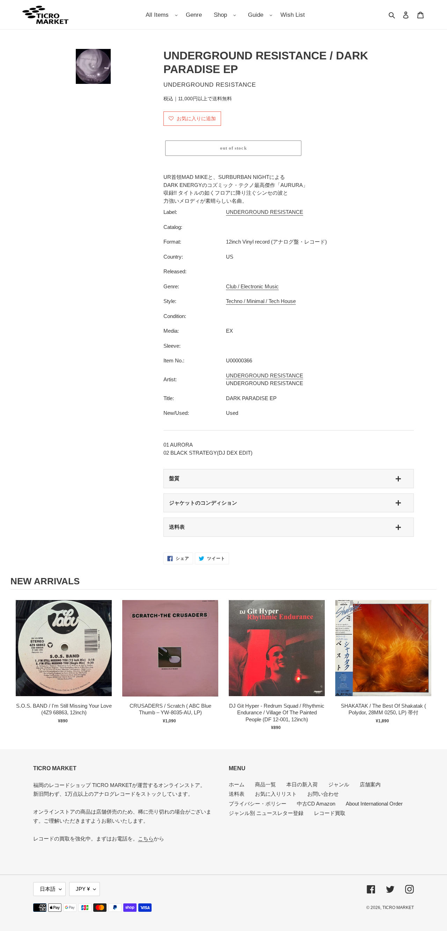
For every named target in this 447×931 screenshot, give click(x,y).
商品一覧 (265, 784)
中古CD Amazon (316, 804)
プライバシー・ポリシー (257, 804)
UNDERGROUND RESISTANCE (264, 212)
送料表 (177, 527)
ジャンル (338, 784)
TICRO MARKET (398, 907)
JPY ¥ (83, 889)
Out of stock (64, 655)
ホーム (236, 784)
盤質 (174, 478)
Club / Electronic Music (252, 286)
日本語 (48, 889)
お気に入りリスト (276, 794)
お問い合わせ (323, 794)
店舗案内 (370, 784)
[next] (430, 663)
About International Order (374, 804)
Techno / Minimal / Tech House (261, 301)
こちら (146, 839)
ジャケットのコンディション (203, 503)
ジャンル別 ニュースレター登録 (266, 813)
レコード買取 (329, 813)
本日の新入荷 (302, 784)
